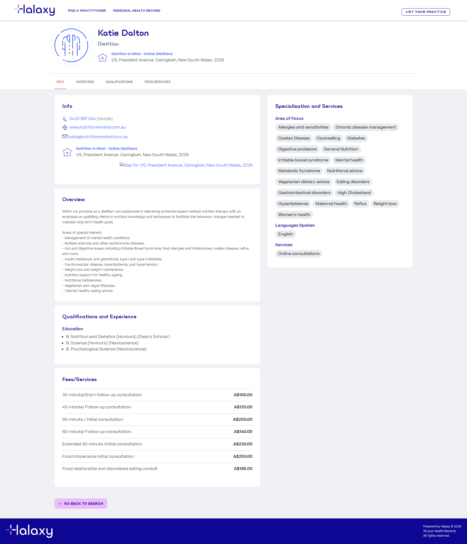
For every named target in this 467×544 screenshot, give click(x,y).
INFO (60, 82)
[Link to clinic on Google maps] (157, 165)
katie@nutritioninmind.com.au (98, 137)
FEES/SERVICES (157, 82)
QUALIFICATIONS (119, 82)
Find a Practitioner (87, 10)
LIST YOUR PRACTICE (426, 12)
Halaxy (445, 527)
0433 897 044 (83, 119)
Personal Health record (136, 10)
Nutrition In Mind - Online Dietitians (142, 54)
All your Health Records (439, 531)
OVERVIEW (85, 82)
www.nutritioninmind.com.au (98, 127)
